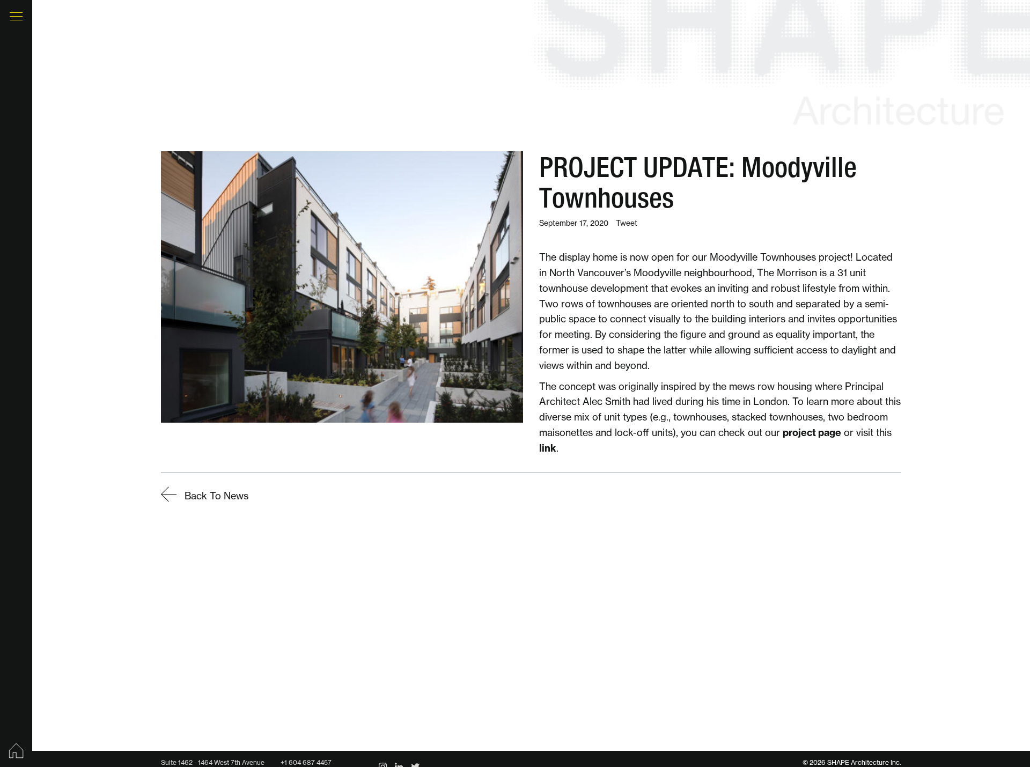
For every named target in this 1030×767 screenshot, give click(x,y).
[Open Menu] (16, 16)
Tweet (626, 223)
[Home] (16, 751)
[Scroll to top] (998, 719)
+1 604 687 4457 (306, 762)
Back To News (215, 496)
